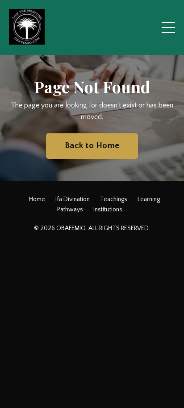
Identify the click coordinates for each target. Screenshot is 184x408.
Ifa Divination (72, 199)
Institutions (107, 209)
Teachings (113, 199)
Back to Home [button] (92, 145)
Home (37, 199)
